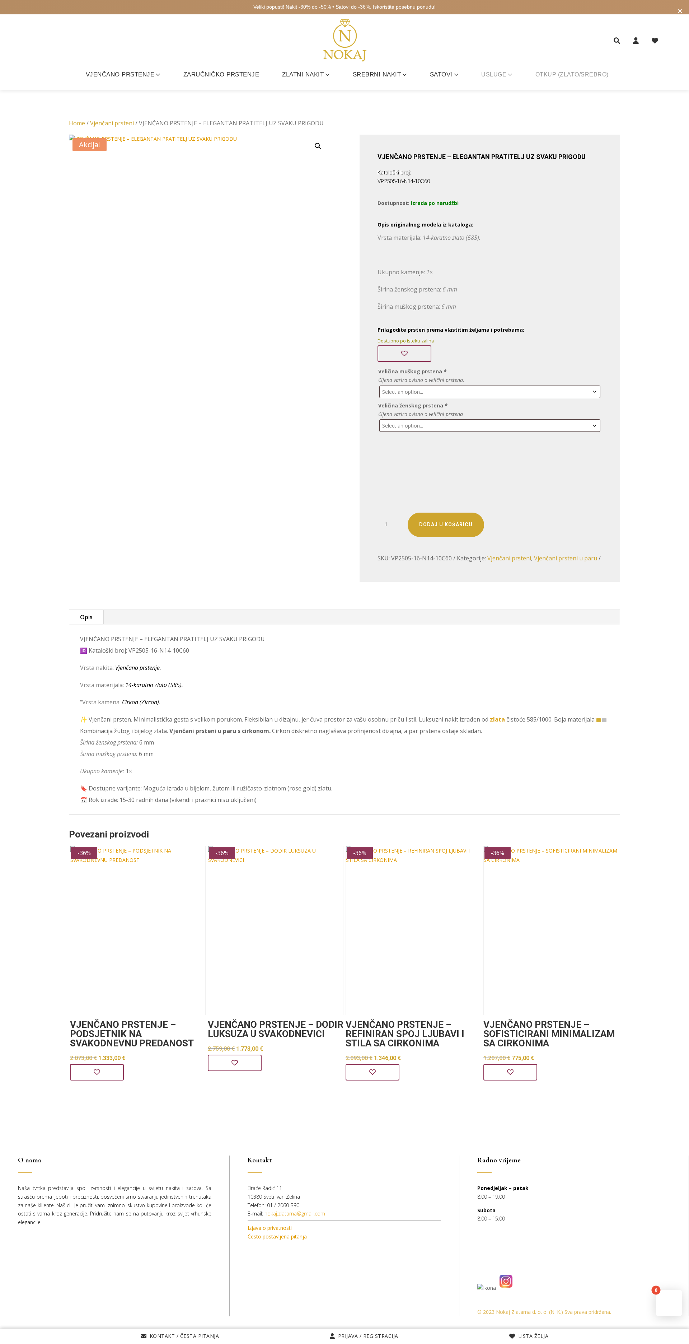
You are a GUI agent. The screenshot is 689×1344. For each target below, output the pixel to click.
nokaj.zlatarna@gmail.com (294, 1213)
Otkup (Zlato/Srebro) (572, 74)
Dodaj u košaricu (446, 524)
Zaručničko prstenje (221, 74)
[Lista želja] (655, 40)
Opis (86, 617)
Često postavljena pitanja (277, 1236)
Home (77, 123)
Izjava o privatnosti (270, 1227)
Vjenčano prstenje (120, 74)
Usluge (493, 74)
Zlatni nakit (303, 74)
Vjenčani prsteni (112, 123)
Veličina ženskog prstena (412, 405)
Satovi (441, 74)
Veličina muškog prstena (412, 371)
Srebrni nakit (377, 74)
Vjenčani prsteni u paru (565, 558)
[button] (317, 146)
